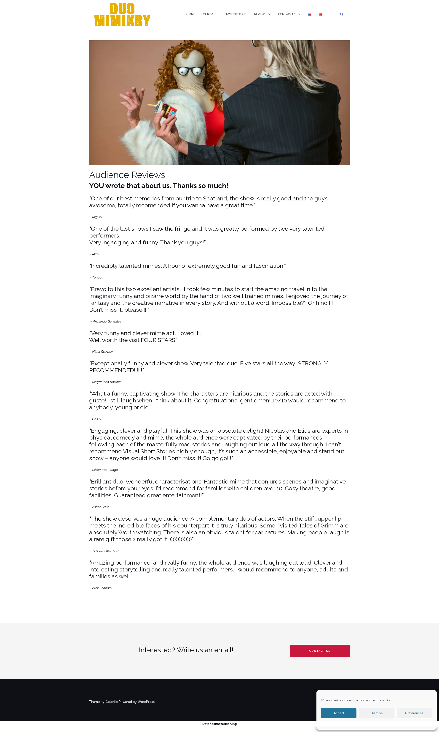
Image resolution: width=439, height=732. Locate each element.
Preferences (414, 713)
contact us (319, 651)
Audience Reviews (127, 174)
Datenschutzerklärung (219, 724)
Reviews (260, 14)
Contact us (287, 14)
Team (189, 14)
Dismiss (376, 713)
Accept (339, 713)
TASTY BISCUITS (236, 14)
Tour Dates (209, 14)
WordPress (146, 702)
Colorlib (111, 702)
